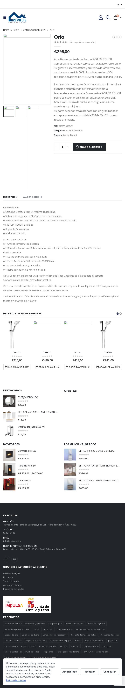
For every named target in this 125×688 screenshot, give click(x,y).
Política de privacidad (13, 588)
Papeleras (48, 652)
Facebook (7, 559)
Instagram (14, 559)
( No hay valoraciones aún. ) (82, 42)
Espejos (78, 640)
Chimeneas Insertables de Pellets (90, 629)
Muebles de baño (33, 652)
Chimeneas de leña (64, 629)
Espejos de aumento (94, 640)
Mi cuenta (8, 577)
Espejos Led (111, 640)
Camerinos (47, 629)
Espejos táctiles (11, 646)
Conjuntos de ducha (73, 130)
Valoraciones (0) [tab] (32, 196)
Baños (36, 629)
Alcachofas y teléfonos (35, 623)
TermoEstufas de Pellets (15, 657)
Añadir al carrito (91, 147)
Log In (119, 4)
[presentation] (7, 69)
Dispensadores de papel (60, 640)
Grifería (63, 646)
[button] (117, 314)
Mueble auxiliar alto (13, 652)
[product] (16, 334)
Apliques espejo (55, 623)
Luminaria (106, 646)
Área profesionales (12, 585)
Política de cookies (16, 680)
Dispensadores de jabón (36, 640)
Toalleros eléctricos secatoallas (42, 657)
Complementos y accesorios (55, 635)
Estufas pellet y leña (47, 646)
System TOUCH (70, 135)
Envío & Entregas (11, 573)
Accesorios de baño (13, 623)
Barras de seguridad (96, 623)
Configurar (110, 671)
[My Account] (100, 17)
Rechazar (89, 671)
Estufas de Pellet (28, 646)
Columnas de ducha (30, 635)
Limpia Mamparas (90, 646)
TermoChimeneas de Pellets (95, 652)
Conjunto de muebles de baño (84, 635)
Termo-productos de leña (67, 652)
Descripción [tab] (10, 196)
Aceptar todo (69, 671)
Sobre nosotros (11, 581)
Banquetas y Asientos (75, 623)
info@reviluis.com (12, 541)
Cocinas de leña (11, 635)
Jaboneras (75, 646)
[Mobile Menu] (5, 17)
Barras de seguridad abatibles (17, 629)
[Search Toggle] (108, 17)
